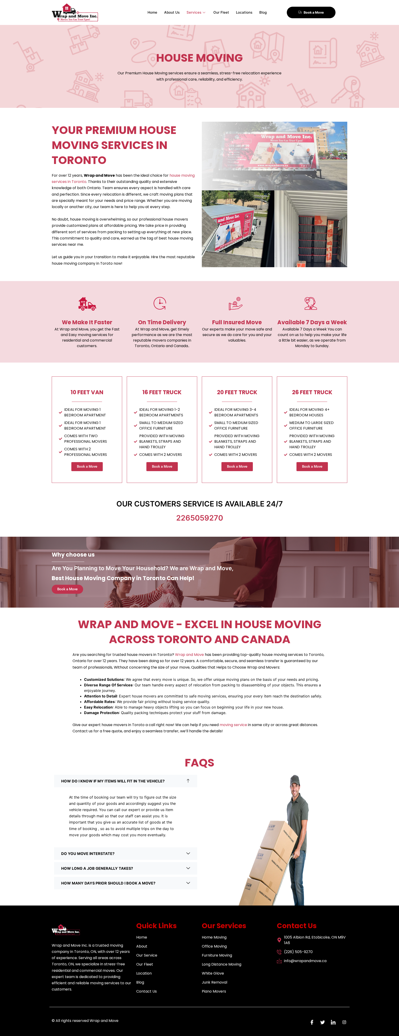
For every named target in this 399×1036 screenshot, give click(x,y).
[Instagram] (342, 1022)
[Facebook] (310, 1022)
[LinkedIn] (332, 1022)
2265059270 (199, 517)
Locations (244, 12)
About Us (172, 12)
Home (152, 12)
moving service (233, 724)
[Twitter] (321, 1022)
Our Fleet (221, 12)
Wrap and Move (189, 654)
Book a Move (314, 12)
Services (194, 12)
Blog (263, 12)
